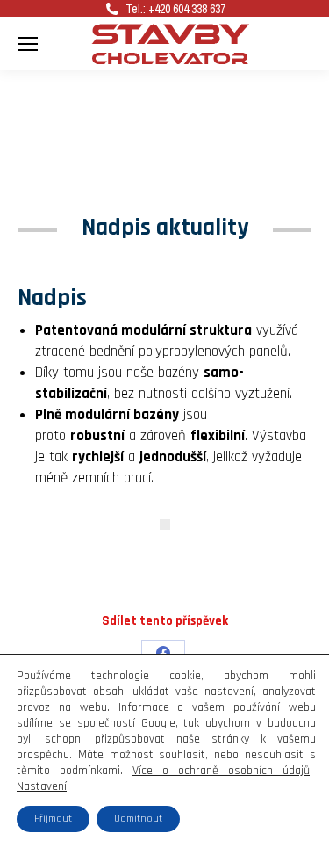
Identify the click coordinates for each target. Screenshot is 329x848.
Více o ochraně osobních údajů (221, 771)
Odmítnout (138, 818)
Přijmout (53, 818)
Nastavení (42, 786)
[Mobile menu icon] (28, 43)
